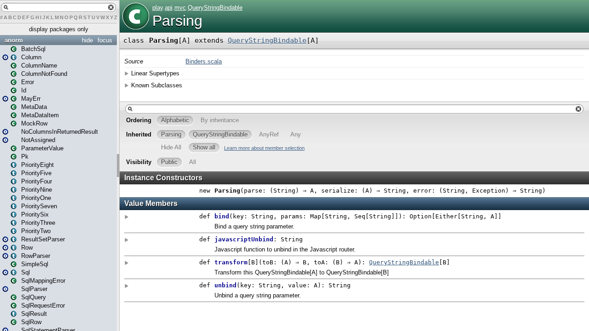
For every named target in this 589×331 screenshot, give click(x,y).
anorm (14, 40)
